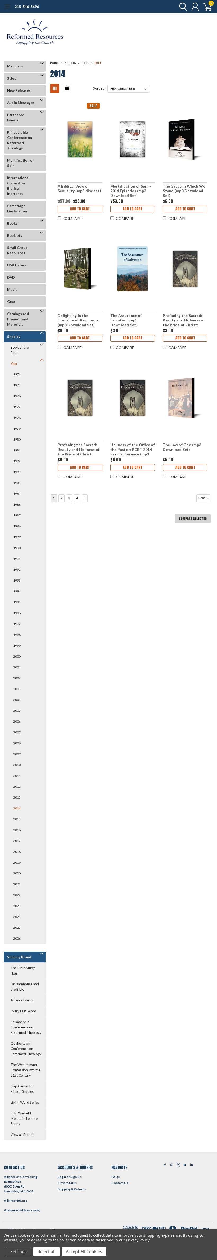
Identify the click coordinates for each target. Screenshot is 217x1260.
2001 (17, 667)
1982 (17, 461)
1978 (17, 418)
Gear (11, 302)
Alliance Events (22, 1000)
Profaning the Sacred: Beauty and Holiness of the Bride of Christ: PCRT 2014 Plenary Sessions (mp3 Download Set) (79, 449)
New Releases (19, 90)
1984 (17, 483)
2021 (17, 884)
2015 (17, 819)
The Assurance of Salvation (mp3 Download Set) (126, 320)
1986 (17, 504)
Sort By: (99, 88)
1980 (17, 439)
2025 (17, 928)
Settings (18, 1251)
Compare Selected (193, 518)
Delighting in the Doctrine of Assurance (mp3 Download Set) (78, 320)
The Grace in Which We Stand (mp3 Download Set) (184, 191)
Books (12, 223)
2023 (17, 906)
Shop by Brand (19, 957)
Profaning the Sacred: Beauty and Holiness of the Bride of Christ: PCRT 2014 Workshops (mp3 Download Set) (184, 320)
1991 (17, 559)
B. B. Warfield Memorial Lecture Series (24, 1118)
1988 (17, 526)
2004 (17, 700)
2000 (17, 656)
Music (12, 289)
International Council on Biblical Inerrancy (18, 186)
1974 (17, 374)
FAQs (115, 1177)
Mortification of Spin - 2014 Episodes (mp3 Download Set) (130, 191)
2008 (17, 743)
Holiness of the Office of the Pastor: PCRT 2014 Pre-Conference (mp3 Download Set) (132, 449)
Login (62, 1177)
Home (54, 63)
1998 (17, 635)
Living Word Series (25, 1102)
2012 (17, 786)
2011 (17, 776)
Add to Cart (80, 209)
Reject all (46, 1251)
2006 (17, 721)
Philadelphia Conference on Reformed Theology (19, 140)
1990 (17, 548)
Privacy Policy (137, 1240)
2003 (17, 689)
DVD (11, 277)
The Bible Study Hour (23, 970)
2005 (17, 711)
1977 (17, 407)
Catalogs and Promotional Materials (18, 319)
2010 (17, 765)
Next (201, 498)
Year (14, 363)
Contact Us (119, 1183)
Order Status (67, 1183)
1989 (17, 537)
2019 (17, 862)
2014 (17, 808)
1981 (17, 450)
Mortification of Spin (20, 163)
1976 (17, 396)
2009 (17, 754)
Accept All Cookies (84, 1251)
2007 (17, 732)
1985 (17, 494)
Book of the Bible (20, 350)
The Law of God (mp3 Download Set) (182, 447)
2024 (17, 917)
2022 (17, 895)
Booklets (14, 235)
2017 (17, 841)
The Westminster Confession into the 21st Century (25, 1070)
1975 (17, 385)
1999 (17, 645)
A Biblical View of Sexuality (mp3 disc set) (79, 188)
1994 (17, 591)
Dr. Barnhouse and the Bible (25, 986)
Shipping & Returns (72, 1189)
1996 (17, 613)
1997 (17, 624)
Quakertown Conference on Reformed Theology (26, 1048)
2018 (17, 852)
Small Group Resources (17, 250)
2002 (17, 678)
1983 (17, 472)
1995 (17, 602)
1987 (17, 515)
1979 (17, 428)
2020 (17, 873)
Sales (11, 78)
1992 (17, 570)
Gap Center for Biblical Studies (22, 1089)
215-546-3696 (27, 6)
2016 (17, 830)
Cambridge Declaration (17, 208)
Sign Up (76, 1177)
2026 (17, 938)
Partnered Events (15, 117)
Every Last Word (23, 1011)
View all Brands (22, 1134)
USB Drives (16, 265)
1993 (17, 580)
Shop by (13, 336)
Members (15, 66)
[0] (205, 6)
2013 (17, 797)
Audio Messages (21, 103)
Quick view (80, 139)
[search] (182, 6)
